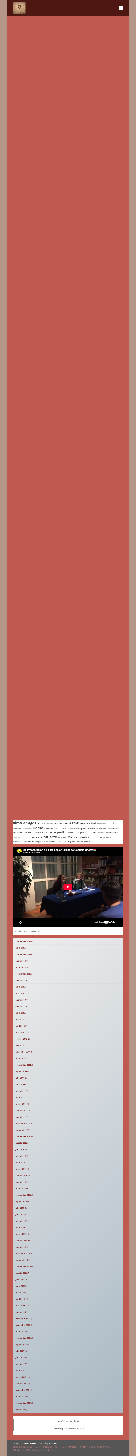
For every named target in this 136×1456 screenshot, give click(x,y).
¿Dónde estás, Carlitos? (73, 728)
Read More (22, 50)
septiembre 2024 (23, 941)
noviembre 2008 (23, 1253)
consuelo (17, 828)
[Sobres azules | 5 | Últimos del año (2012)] (59, 60)
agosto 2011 (21, 1071)
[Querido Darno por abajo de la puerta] (26, 641)
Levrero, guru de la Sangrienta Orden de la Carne (81, 697)
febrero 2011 (21, 1110)
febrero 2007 (21, 1383)
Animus (50, 824)
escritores (18, 832)
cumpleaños (27, 829)
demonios (48, 828)
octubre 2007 (22, 1331)
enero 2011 (21, 1117)
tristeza (61, 841)
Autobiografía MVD (21, 1450)
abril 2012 (20, 1026)
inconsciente (112, 832)
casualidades (102, 824)
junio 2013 (20, 987)
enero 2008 (21, 1312)
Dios (56, 829)
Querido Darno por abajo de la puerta (26, 653)
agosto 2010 (21, 1143)
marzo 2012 (21, 1032)
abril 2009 (20, 1227)
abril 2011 (20, 1097)
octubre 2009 (22, 1188)
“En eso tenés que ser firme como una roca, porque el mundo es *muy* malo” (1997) (65, 28)
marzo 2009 (21, 1234)
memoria (35, 837)
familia (71, 833)
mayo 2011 (21, 1091)
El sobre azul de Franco (91, 503)
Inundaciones (89, 441)
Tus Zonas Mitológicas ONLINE (73, 1446)
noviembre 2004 (23, 1390)
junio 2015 (20, 948)
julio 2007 (20, 1351)
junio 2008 (20, 1286)
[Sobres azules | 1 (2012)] (58, 367)
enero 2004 (21, 1409)
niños (102, 838)
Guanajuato (80, 833)
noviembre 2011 (23, 1052)
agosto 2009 (21, 1201)
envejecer (93, 828)
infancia (16, 838)
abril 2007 (20, 1370)
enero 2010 (21, 1182)
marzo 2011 (21, 1104)
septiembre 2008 (23, 1266)
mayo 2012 (21, 1019)
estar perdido (58, 832)
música (84, 837)
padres (109, 838)
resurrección (17, 842)
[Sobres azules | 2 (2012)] (58, 305)
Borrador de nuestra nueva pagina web (85, 792)
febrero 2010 (21, 1175)
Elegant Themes (30, 1443)
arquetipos (61, 823)
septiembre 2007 (23, 1338)
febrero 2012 (21, 1039)
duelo (63, 828)
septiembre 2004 (23, 1403)
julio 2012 (20, 1006)
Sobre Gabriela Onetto (23, 1446)
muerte (50, 836)
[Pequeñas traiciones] (74, 427)
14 (35, 469)
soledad (27, 842)
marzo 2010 (21, 1169)
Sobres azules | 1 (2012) (36, 373)
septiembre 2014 (23, 954)
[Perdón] (109, 651)
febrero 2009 (21, 1240)
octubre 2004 (22, 1396)
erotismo (102, 829)
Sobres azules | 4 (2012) (36, 217)
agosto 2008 (21, 1273)
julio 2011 (20, 1078)
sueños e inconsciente (93, 445)
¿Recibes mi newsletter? (43, 1450)
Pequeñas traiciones (94, 427)
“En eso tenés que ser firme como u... (81, 670)
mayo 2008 (21, 1292)
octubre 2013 (22, 967)
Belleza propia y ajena (36, 466)
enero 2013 (21, 1000)
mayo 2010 (21, 1156)
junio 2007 (20, 1357)
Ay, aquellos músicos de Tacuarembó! (86, 761)
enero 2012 (21, 1045)
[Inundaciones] (74, 441)
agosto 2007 (21, 1344)
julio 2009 (20, 1208)
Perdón (103, 668)
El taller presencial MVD (46, 1446)
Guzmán (91, 832)
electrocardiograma (77, 828)
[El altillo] (74, 413)
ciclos (113, 823)
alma (17, 822)
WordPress (53, 1443)
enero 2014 (21, 961)
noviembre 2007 (23, 1325)
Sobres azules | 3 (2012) (36, 246)
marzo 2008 (21, 1305)
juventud (24, 838)
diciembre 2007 (22, 1318)
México (73, 837)
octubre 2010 (22, 1130)
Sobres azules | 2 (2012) (36, 340)
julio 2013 (20, 980)
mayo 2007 (21, 1364)
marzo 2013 (21, 993)
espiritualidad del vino (36, 832)
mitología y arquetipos (89, 508)
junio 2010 (20, 1149)
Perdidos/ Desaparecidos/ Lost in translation (82, 563)
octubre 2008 (22, 1260)
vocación (79, 842)
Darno (38, 828)
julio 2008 (20, 1279)
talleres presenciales (40, 842)
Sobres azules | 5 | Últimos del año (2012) (53, 67)
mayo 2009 (21, 1221)
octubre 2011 (22, 1058)
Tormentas (26, 414)
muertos (62, 837)
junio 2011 (20, 1084)
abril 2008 (20, 1299)
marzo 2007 (21, 1377)
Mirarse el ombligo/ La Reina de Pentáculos (81, 596)
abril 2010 (20, 1162)
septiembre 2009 (23, 1195)
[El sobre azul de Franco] (41, 503)
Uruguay (71, 842)
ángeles (87, 842)
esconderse (113, 828)
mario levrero (32, 35)
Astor (74, 823)
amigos (29, 823)
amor (41, 823)
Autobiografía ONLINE (100, 1446)
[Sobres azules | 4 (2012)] (54, 152)
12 (24, 418)
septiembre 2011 (23, 1065)
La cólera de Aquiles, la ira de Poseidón (79, 530)
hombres (101, 833)
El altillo (85, 412)
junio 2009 (20, 1214)
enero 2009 (21, 1247)
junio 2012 (20, 1013)
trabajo (52, 842)
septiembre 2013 (23, 974)
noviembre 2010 (23, 1123)
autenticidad (88, 823)
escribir (30, 72)
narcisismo (94, 838)
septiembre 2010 (23, 1136)
